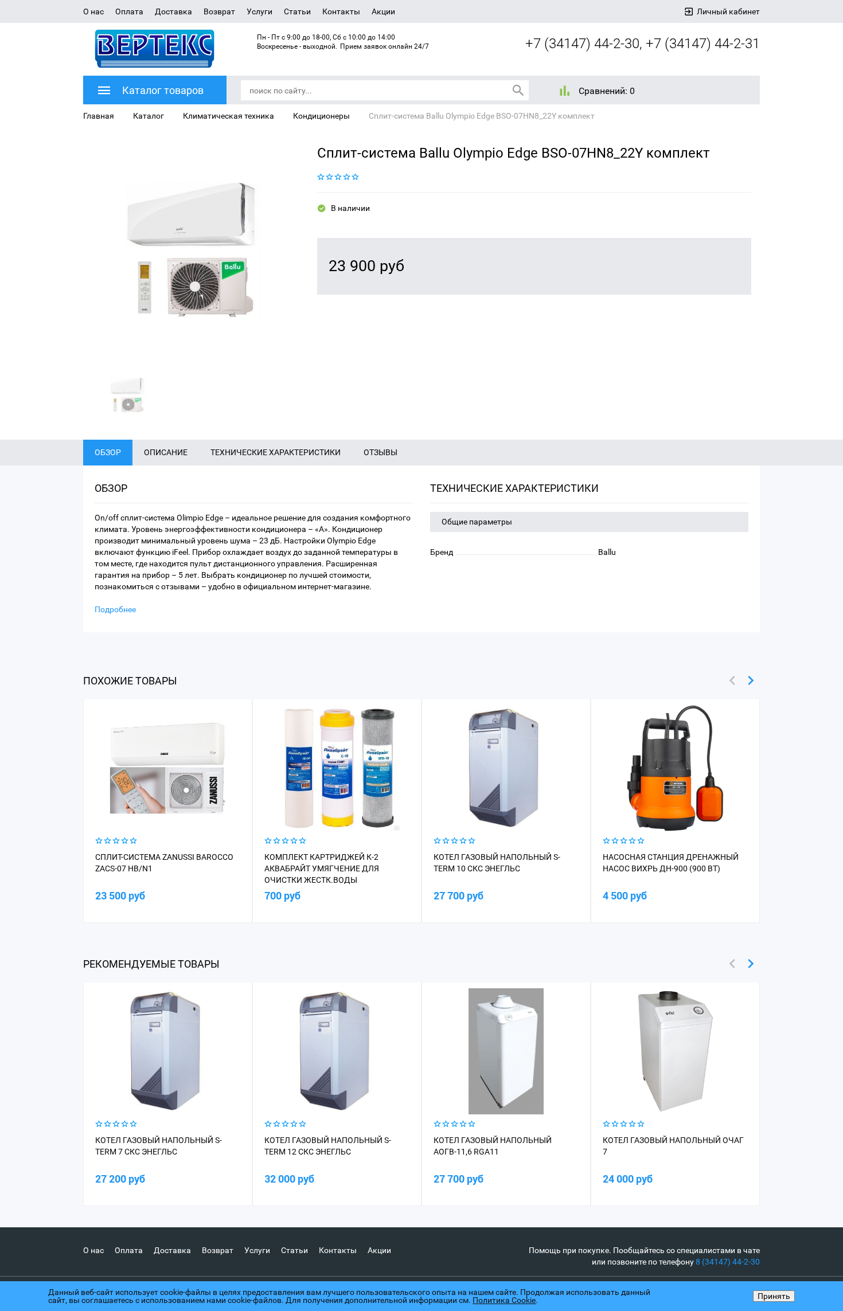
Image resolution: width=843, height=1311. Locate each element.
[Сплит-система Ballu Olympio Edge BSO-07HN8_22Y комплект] (191, 250)
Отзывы (380, 452)
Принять (774, 1296)
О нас (93, 11)
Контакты (341, 11)
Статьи (297, 11)
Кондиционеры (321, 115)
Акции (383, 11)
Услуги (259, 11)
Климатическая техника (228, 115)
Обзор (108, 452)
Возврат (219, 11)
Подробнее (115, 609)
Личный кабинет (728, 11)
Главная (98, 115)
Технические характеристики (275, 452)
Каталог (148, 115)
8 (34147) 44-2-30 (728, 1261)
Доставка (173, 11)
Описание (166, 452)
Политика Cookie (504, 1300)
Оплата (129, 11)
